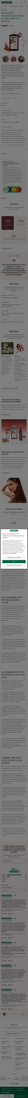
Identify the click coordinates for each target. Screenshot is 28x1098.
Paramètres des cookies (14, 557)
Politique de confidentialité (9, 553)
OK (14, 561)
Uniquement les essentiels (14, 565)
